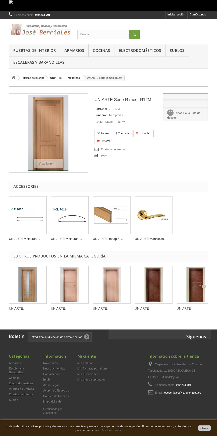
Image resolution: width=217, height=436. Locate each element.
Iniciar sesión (176, 14)
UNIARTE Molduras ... (24, 239)
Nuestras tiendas (54, 368)
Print (104, 155)
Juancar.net (50, 412)
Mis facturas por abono (92, 368)
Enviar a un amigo (113, 149)
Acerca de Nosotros (56, 390)
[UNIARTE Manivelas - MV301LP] (153, 215)
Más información (113, 430)
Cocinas (101, 50)
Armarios (74, 50)
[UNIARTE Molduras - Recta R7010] (28, 215)
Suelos (177, 50)
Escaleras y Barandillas (38, 62)
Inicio (47, 379)
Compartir (123, 133)
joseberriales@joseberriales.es (182, 392)
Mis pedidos (85, 363)
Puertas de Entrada (21, 388)
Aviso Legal (51, 385)
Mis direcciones (87, 374)
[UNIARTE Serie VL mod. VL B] (153, 285)
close (204, 428)
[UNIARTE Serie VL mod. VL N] (112, 285)
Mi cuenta (86, 356)
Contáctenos (198, 14)
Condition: (101, 115)
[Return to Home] (13, 78)
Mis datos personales (91, 379)
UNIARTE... (17, 308)
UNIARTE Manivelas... (150, 239)
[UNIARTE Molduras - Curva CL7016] (70, 215)
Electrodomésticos (140, 50)
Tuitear (104, 133)
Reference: (101, 109)
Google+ (145, 133)
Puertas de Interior (34, 50)
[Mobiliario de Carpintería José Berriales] (40, 29)
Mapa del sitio (52, 401)
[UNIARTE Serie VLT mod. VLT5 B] (195, 285)
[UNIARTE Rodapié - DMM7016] (112, 215)
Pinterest (105, 141)
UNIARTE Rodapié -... (108, 239)
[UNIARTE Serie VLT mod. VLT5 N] (70, 285)
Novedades (50, 363)
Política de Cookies (56, 396)
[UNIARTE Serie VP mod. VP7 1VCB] (28, 285)
